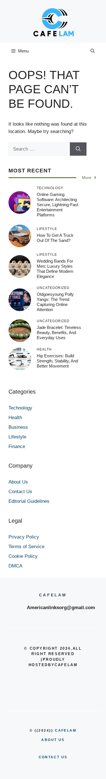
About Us (18, 482)
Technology (20, 408)
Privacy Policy (23, 537)
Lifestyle (17, 437)
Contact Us (20, 491)
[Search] (78, 149)
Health (15, 417)
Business (18, 427)
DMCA (15, 566)
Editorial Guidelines (28, 501)
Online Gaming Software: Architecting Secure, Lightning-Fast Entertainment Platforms (57, 204)
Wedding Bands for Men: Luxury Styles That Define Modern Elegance (55, 269)
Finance (16, 446)
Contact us (53, 757)
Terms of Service (26, 546)
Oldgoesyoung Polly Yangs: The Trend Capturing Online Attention (55, 302)
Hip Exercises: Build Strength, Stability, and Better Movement (57, 360)
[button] (92, 51)
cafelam (65, 730)
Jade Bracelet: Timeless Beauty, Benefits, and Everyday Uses (59, 332)
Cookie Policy (23, 556)
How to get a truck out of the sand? (55, 238)
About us (52, 740)
